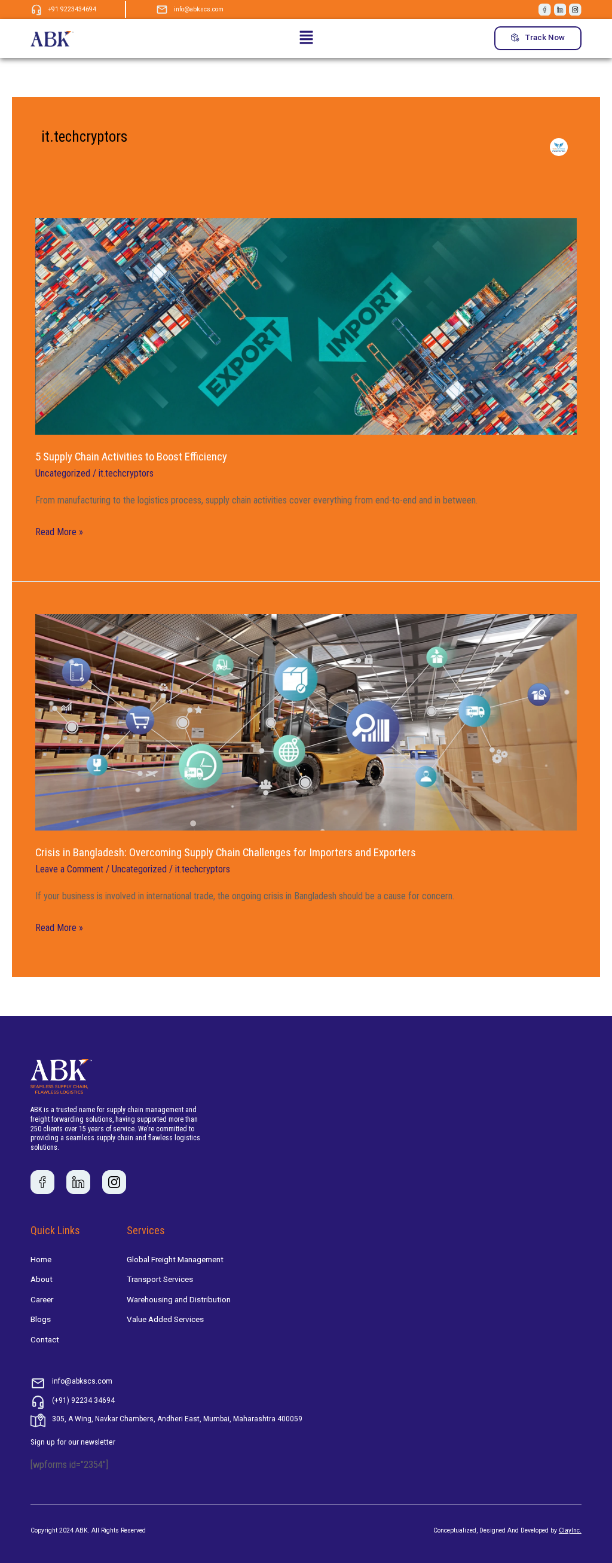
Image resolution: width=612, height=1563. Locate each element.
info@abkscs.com (199, 9)
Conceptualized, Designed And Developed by (507, 1530)
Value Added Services (165, 1319)
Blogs (40, 1319)
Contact (44, 1339)
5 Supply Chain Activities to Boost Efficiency (131, 456)
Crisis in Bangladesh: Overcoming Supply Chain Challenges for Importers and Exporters (225, 852)
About (41, 1279)
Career (41, 1299)
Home (40, 1259)
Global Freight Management (175, 1259)
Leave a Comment (69, 869)
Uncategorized (62, 473)
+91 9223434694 (72, 9)
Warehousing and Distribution (179, 1299)
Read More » (59, 531)
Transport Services (160, 1279)
